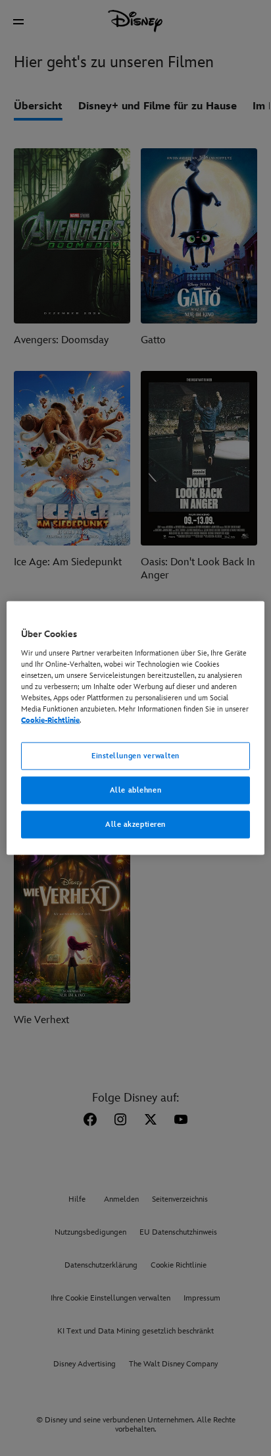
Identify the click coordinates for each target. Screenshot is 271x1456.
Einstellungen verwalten (135, 756)
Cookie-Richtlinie (50, 720)
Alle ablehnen (135, 790)
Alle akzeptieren (135, 824)
